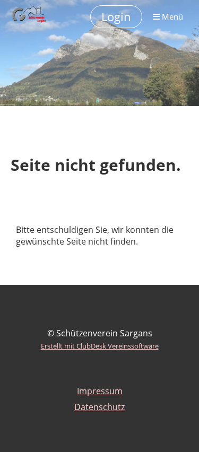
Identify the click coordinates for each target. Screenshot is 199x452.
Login (116, 16)
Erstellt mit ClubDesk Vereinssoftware (100, 346)
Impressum (100, 391)
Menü (171, 16)
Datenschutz (99, 407)
